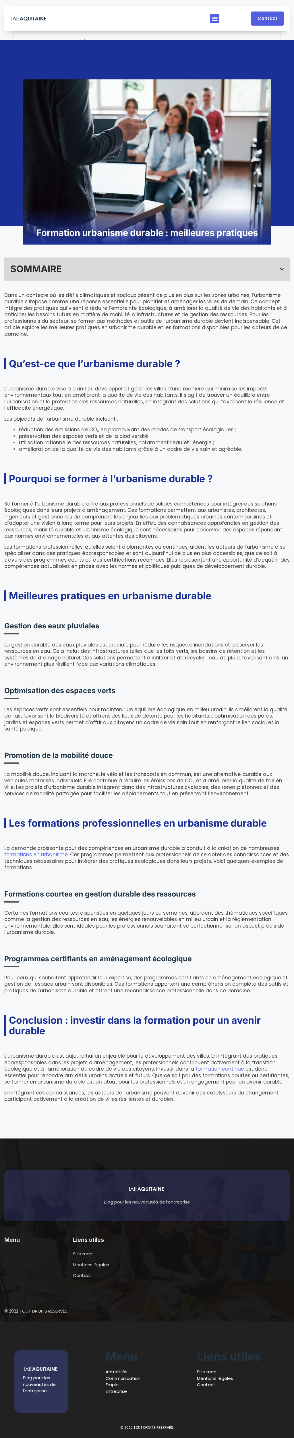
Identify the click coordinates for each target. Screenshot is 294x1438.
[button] (214, 18)
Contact (206, 1385)
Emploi (112, 1385)
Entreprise (116, 1391)
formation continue (220, 1068)
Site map (206, 1372)
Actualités (116, 1372)
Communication (123, 1378)
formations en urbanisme (36, 854)
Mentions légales (215, 1378)
